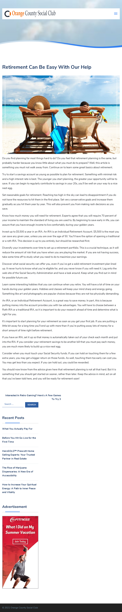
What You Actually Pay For (17, 428)
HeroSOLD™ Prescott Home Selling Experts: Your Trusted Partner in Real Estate (18, 454)
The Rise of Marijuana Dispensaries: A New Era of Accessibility (17, 471)
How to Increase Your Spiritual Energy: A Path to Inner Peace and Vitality (19, 488)
